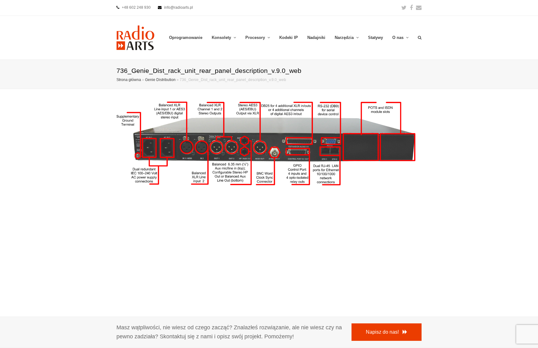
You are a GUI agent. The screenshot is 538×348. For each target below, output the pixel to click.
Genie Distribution (160, 80)
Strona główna (128, 80)
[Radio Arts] (135, 37)
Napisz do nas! (382, 332)
